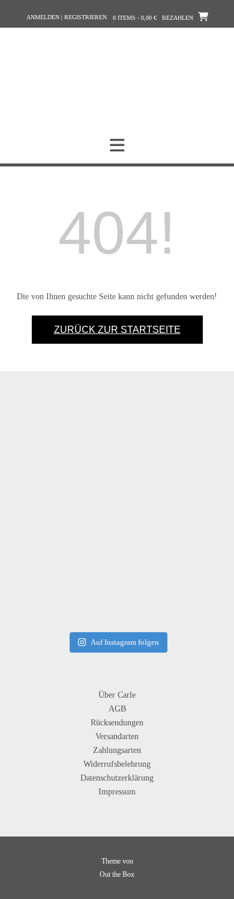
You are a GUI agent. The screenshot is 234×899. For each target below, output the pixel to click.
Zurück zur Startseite (117, 330)
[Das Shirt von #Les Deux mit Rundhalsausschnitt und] (62, 573)
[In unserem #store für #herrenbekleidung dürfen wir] (172, 573)
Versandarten (117, 736)
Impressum (117, 791)
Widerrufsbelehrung (117, 764)
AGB (117, 708)
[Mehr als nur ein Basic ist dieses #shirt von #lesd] (62, 463)
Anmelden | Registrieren (66, 17)
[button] (117, 145)
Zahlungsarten (117, 750)
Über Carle (117, 694)
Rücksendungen (117, 722)
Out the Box (117, 874)
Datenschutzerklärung (117, 777)
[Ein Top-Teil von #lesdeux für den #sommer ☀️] (172, 463)
